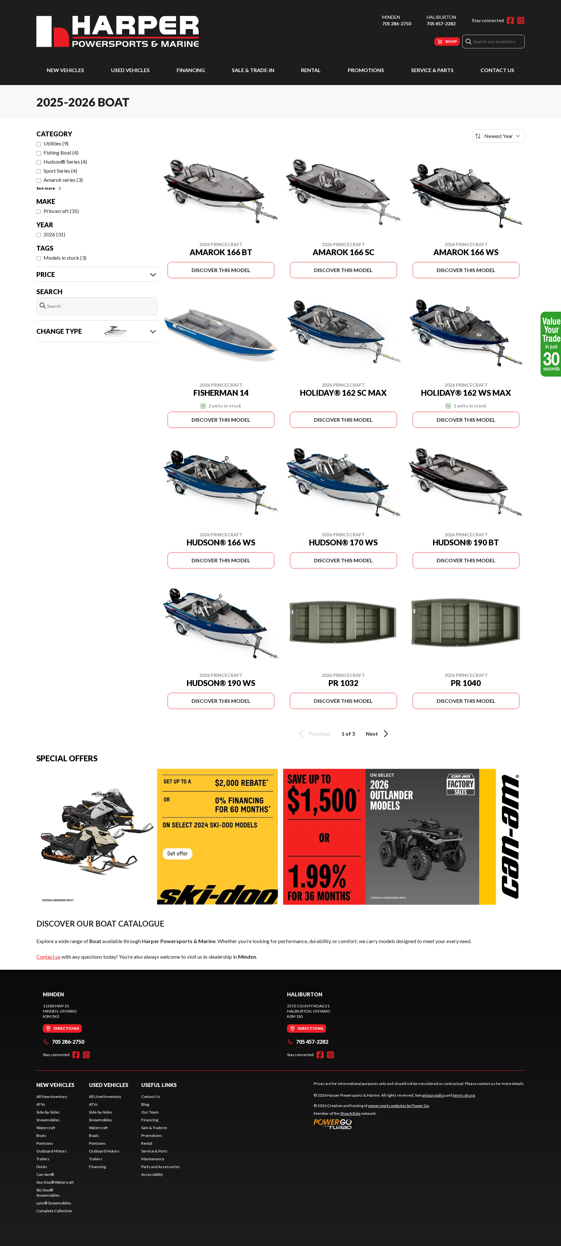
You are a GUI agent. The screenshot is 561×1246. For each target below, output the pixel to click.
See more (45, 188)
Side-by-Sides (48, 1112)
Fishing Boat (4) (61, 152)
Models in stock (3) (65, 258)
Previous (319, 733)
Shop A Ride (350, 1113)
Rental (311, 70)
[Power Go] (372, 1124)
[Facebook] (510, 20)
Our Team (150, 1112)
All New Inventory (51, 1096)
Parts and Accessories (160, 1166)
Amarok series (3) (63, 180)
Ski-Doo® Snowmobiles (48, 1193)
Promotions (366, 70)
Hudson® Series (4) (65, 161)
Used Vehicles (130, 70)
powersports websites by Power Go (398, 1105)
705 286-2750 (396, 23)
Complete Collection (54, 1210)
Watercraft (45, 1127)
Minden (391, 17)
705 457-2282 (441, 23)
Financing (191, 70)
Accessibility (152, 1174)
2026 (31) (54, 234)
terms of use (464, 1095)
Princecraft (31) (61, 211)
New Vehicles (65, 70)
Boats (41, 1135)
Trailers (43, 1158)
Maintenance (152, 1158)
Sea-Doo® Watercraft (55, 1182)
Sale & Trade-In (253, 70)
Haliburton (441, 17)
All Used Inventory (105, 1096)
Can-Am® (45, 1174)
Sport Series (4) (60, 171)
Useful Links (159, 1085)
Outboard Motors (51, 1151)
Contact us (48, 956)
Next (372, 733)
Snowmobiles (48, 1119)
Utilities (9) (56, 143)
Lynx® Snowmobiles (53, 1203)
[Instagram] (521, 20)
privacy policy (433, 1095)
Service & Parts (432, 70)
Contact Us (497, 70)
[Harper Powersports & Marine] (117, 31)
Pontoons (44, 1143)
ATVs (40, 1104)
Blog (145, 1104)
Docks (41, 1166)
